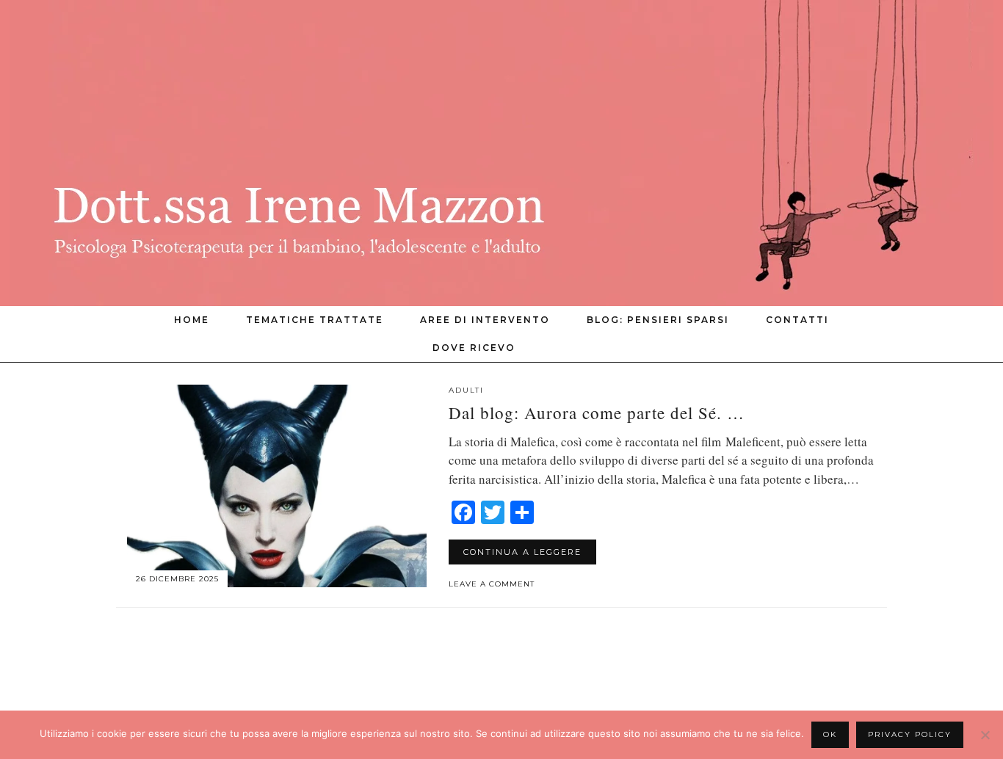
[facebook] (859, 348)
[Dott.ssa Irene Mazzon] (501, 153)
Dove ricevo (473, 347)
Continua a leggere (522, 552)
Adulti (466, 390)
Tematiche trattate (314, 319)
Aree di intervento (485, 319)
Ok (830, 734)
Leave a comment (492, 584)
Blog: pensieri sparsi (658, 319)
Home (191, 319)
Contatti (797, 319)
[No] (984, 734)
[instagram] (841, 348)
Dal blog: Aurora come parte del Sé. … (597, 413)
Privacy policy (910, 734)
